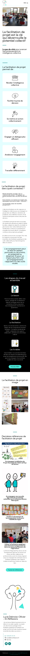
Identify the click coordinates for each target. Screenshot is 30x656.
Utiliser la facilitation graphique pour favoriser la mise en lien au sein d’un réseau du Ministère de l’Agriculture (15, 546)
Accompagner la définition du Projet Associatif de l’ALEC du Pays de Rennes (15, 463)
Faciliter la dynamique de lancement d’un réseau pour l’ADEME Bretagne (15, 518)
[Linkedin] (6, 643)
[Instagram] (9, 643)
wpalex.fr (10, 653)
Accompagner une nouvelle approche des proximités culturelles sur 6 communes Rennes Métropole (15, 498)
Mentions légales (17, 653)
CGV (18, 654)
